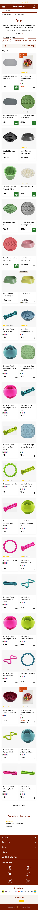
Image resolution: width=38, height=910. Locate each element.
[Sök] (34, 10)
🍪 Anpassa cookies (23, 907)
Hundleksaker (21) (18, 40)
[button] (26, 2)
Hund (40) (6, 40)
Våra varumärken (19, 14)
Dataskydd (11, 907)
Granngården (7, 14)
